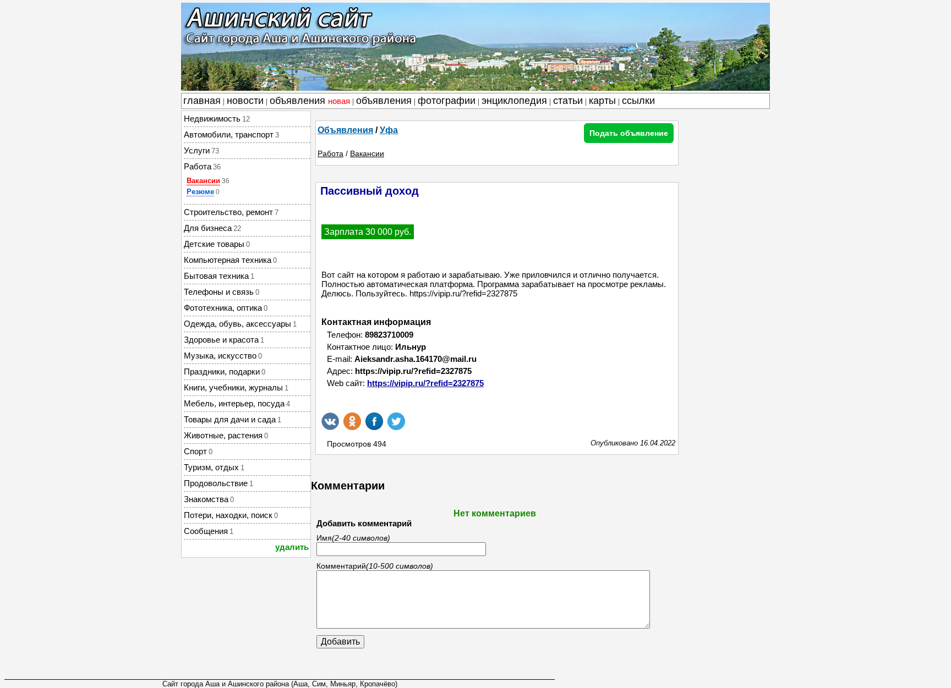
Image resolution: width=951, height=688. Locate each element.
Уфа (389, 130)
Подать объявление (628, 133)
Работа (330, 153)
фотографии (447, 100)
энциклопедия (514, 100)
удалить (292, 547)
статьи (568, 100)
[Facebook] (374, 421)
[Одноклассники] (352, 421)
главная (202, 100)
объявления (310, 100)
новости (245, 100)
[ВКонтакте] (330, 421)
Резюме (200, 192)
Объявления (345, 130)
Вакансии (203, 181)
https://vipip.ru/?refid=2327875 (425, 383)
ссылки (638, 100)
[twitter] (396, 421)
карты (602, 100)
